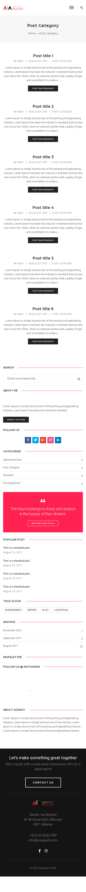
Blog (45, 610)
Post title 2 (43, 106)
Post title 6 (43, 309)
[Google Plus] (52, 700)
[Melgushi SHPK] (13, 7)
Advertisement (13, 610)
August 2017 (10, 645)
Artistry (32, 610)
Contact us (43, 782)
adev (20, 61)
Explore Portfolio (43, 523)
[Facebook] (33, 700)
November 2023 (12, 630)
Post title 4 (43, 207)
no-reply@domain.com (45, 690)
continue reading (43, 88)
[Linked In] (46, 700)
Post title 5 (43, 258)
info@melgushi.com (43, 840)
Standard (8, 475)
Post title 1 (43, 56)
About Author (16, 419)
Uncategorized (11, 483)
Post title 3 (43, 157)
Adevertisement (12, 459)
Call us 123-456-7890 (15, 690)
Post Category (62, 61)
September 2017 (12, 638)
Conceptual (61, 610)
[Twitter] (39, 700)
